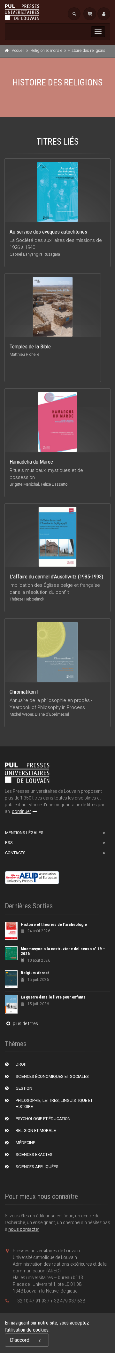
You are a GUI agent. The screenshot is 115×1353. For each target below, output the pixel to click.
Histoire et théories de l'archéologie (54, 924)
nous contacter (23, 1229)
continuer (21, 811)
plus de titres (25, 1023)
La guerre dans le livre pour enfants (53, 997)
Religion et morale (46, 50)
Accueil (18, 50)
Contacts (15, 852)
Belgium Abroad (35, 972)
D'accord (19, 1340)
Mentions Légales (24, 832)
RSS (9, 842)
